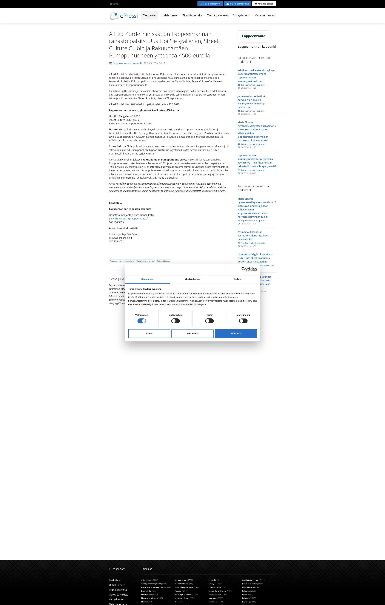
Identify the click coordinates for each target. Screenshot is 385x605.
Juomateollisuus (184, 583)
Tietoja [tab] (237, 279)
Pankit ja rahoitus (252, 583)
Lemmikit (215, 580)
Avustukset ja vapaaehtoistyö (122, 261)
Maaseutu (216, 598)
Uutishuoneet (169, 15)
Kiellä (149, 333)
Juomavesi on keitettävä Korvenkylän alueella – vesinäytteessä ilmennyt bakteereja (251, 102)
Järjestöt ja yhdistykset (187, 587)
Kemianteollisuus (185, 598)
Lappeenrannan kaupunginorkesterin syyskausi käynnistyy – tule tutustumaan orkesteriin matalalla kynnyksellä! (257, 161)
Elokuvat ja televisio (152, 598)
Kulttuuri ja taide (163, 261)
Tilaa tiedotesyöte (211, 3)
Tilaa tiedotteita (192, 15)
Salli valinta (192, 333)
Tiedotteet (149, 15)
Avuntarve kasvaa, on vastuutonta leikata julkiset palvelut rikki (253, 235)
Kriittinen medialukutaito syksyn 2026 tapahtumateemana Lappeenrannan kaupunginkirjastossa (256, 76)
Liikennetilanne (218, 587)
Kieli (179, 601)
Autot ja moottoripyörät (154, 583)
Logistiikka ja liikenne (221, 591)
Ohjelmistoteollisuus (253, 580)
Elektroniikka (149, 594)
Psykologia (249, 601)
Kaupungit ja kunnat (145, 261)
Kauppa (181, 591)
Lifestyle (215, 583)
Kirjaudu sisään (265, 3)
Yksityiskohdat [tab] (192, 279)
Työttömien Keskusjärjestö (253, 243)
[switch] (175, 321)
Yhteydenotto (241, 15)
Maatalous (216, 601)
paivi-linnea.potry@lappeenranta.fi (128, 218)
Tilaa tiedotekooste (239, 3)
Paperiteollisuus (251, 587)
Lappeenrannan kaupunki (127, 63)
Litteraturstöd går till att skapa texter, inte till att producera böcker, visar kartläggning (255, 258)
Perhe (247, 594)
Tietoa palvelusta (218, 15)
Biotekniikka (149, 591)
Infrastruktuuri (184, 580)
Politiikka (249, 598)
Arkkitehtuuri (149, 580)
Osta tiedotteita (265, 15)
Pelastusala (249, 591)
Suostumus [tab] (147, 279)
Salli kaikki (235, 333)
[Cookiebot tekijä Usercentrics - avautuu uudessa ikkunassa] (244, 269)
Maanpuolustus (218, 594)
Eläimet (146, 601)
